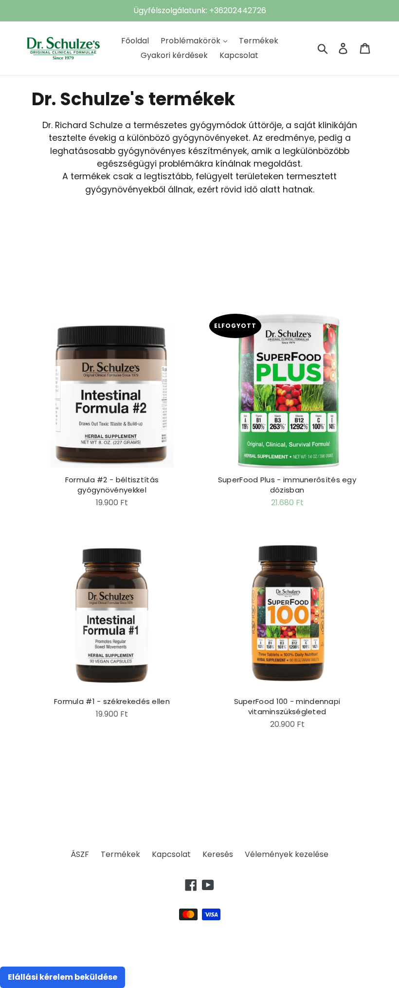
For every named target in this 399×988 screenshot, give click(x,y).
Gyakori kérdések (174, 55)
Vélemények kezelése (286, 854)
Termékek (258, 40)
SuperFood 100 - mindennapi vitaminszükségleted (287, 706)
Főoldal (135, 40)
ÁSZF (80, 854)
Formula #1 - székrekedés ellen (112, 701)
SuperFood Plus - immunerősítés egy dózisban (287, 485)
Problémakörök (191, 40)
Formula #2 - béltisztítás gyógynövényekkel (112, 485)
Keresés (217, 854)
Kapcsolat (238, 55)
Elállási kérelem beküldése (62, 977)
